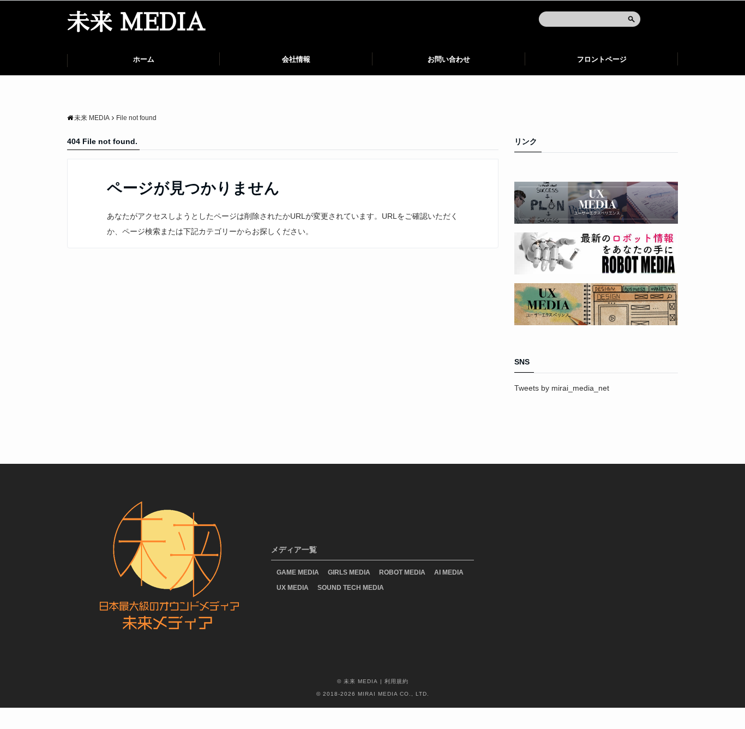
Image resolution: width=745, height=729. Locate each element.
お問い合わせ (449, 59)
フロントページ (602, 59)
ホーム (143, 59)
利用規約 (396, 681)
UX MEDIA (293, 587)
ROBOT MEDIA (402, 572)
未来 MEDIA (136, 22)
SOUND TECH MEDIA (350, 587)
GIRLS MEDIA (349, 572)
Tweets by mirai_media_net (561, 388)
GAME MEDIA (298, 572)
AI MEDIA (449, 572)
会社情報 (296, 59)
